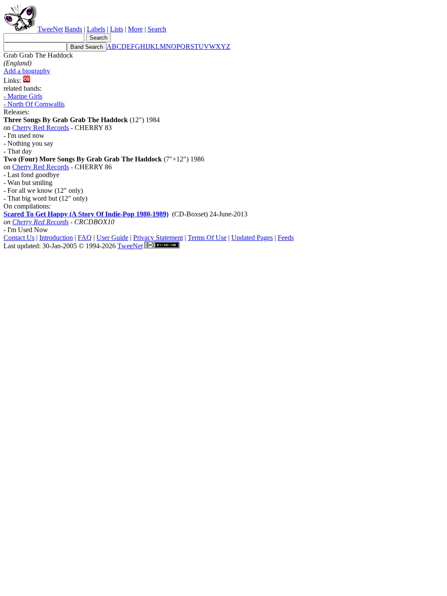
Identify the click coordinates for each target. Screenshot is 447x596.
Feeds (286, 237)
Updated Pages (252, 237)
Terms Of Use (207, 237)
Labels (96, 29)
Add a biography (26, 71)
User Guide (112, 237)
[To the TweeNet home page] (20, 29)
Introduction (56, 237)
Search (157, 29)
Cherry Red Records (40, 127)
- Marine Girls (22, 96)
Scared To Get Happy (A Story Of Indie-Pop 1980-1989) (85, 214)
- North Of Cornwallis (34, 104)
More (135, 29)
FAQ (85, 237)
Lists (116, 29)
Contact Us (18, 237)
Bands (73, 29)
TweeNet (50, 29)
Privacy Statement (158, 237)
